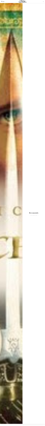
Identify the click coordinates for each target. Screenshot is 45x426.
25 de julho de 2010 (33, 215)
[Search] (43, 1)
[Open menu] (1, 1)
